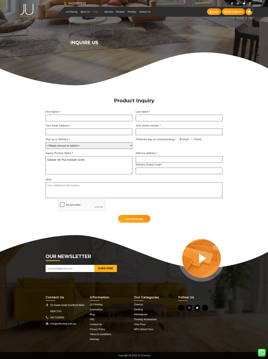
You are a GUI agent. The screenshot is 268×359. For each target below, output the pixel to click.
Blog (92, 314)
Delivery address (146, 153)
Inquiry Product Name (59, 153)
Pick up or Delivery (58, 139)
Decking (138, 309)
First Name (53, 111)
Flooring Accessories (145, 319)
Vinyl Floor (140, 324)
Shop (95, 11)
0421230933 (76, 3)
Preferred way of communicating (156, 139)
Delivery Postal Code (149, 164)
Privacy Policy (97, 329)
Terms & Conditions (100, 334)
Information (96, 309)
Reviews (120, 11)
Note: (49, 179)
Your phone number (148, 125)
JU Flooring (71, 11)
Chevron (138, 304)
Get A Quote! (234, 11)
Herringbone (140, 314)
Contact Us (144, 11)
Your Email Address (58, 125)
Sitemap (94, 339)
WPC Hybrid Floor (143, 329)
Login (215, 11)
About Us (85, 11)
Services (108, 11)
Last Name (143, 111)
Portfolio (132, 11)
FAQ (92, 319)
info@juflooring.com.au (63, 323)
